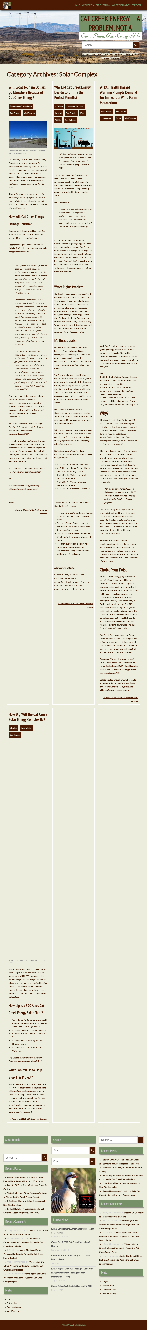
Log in (9, 1299)
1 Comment (42, 1119)
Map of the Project (121, 5)
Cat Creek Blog (103, 5)
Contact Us (137, 5)
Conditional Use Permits (75, 106)
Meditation (80, 1324)
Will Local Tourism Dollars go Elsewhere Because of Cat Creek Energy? (27, 92)
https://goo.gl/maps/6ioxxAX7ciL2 (30, 1061)
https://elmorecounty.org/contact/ (29, 472)
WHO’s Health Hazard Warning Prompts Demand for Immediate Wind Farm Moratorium (118, 95)
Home (77, 5)
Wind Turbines (29, 113)
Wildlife (58, 120)
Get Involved (88, 5)
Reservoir (58, 113)
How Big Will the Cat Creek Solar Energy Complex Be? (28, 717)
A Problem (59, 106)
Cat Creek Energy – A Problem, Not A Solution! (110, 27)
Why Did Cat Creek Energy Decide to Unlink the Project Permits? (72, 92)
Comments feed (14, 1307)
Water (82, 113)
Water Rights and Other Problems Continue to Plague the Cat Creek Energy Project (23, 1242)
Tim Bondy (35, 510)
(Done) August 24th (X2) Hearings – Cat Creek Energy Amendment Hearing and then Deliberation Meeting (72, 1272)
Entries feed (12, 1303)
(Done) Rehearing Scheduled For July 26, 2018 (71, 1286)
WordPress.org (14, 1311)
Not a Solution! (106, 111)
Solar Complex (15, 113)
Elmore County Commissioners (21, 106)
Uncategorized (106, 118)
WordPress (67, 1324)
